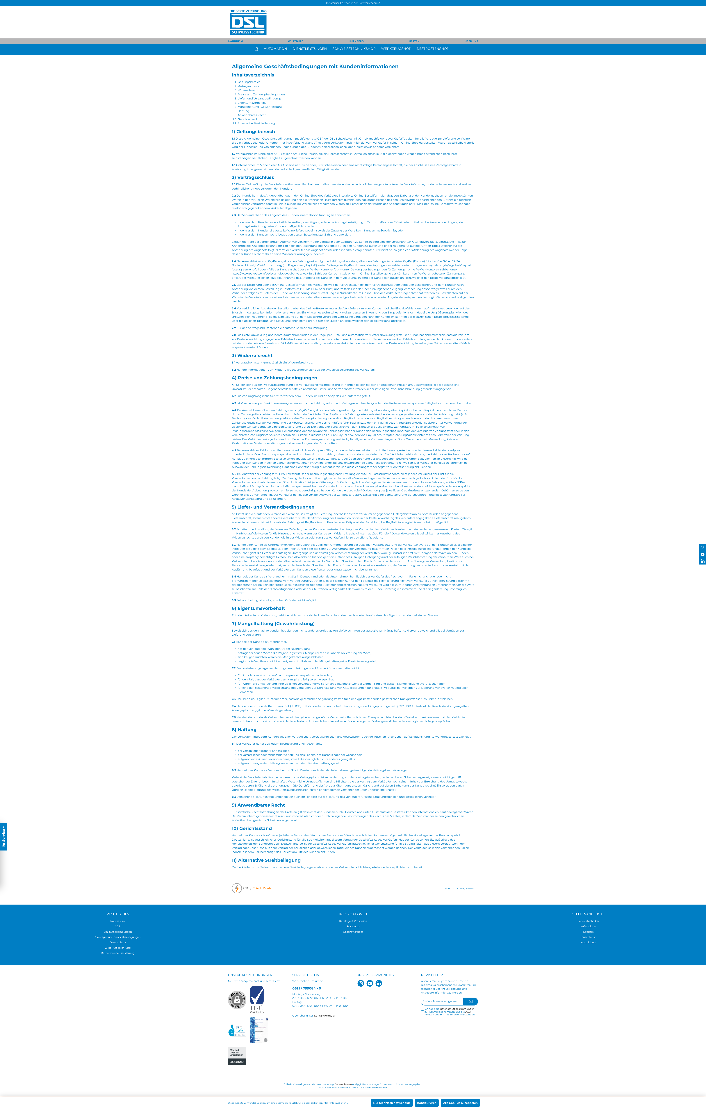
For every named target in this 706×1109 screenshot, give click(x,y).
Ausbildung (588, 942)
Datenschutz (118, 942)
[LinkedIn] (379, 983)
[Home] (257, 48)
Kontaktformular (325, 1015)
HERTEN (414, 41)
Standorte (353, 926)
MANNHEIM (235, 41)
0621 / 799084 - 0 (306, 988)
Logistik (588, 931)
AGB (118, 926)
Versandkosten (343, 1084)
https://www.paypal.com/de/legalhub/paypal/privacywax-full (272, 273)
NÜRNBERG (356, 41)
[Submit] (470, 1001)
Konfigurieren (426, 1103)
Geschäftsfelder (353, 931)
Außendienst (588, 926)
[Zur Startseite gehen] (248, 22)
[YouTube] (370, 983)
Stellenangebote (588, 914)
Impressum (117, 921)
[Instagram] (361, 983)
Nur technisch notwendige (392, 1103)
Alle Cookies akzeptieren (460, 1103)
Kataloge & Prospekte (353, 921)
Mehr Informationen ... (336, 1102)
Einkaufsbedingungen (118, 931)
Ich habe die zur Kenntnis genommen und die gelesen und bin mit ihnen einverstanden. (450, 1011)
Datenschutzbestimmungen (457, 1008)
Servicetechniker (588, 921)
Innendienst (588, 937)
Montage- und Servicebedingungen (117, 937)
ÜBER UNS (471, 41)
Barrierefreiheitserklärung (117, 953)
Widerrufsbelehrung (118, 947)
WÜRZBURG (295, 41)
